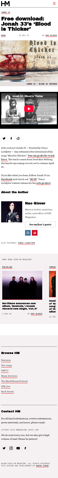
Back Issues (7, 391)
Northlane (7, 267)
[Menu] (54, 3)
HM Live (5, 386)
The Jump (6, 365)
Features (6, 360)
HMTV (5, 370)
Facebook (6, 179)
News (3, 35)
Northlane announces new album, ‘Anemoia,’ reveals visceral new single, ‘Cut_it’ (19, 306)
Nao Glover (51, 35)
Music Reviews (9, 375)
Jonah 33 (5, 12)
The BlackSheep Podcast (14, 381)
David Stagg (42, 465)
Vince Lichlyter (26, 243)
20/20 (33, 179)
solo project (43, 183)
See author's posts (40, 224)
